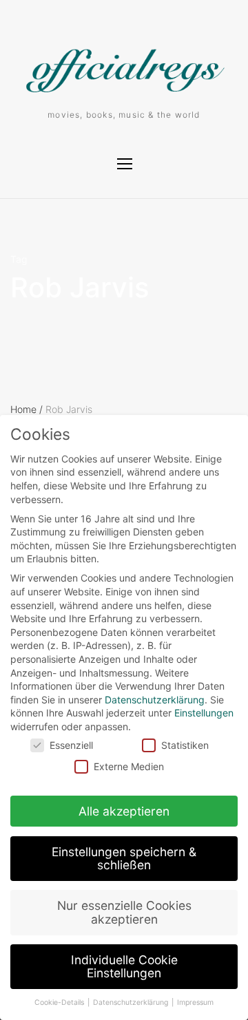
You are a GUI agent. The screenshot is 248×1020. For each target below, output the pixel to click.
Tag (19, 259)
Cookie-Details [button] (60, 1002)
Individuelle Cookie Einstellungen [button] (124, 967)
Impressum (195, 1002)
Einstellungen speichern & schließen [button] (124, 858)
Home (26, 409)
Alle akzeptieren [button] (124, 811)
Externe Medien (129, 766)
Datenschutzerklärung (155, 699)
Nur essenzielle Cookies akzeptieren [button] (124, 912)
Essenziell (71, 745)
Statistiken (185, 745)
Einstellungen (204, 713)
